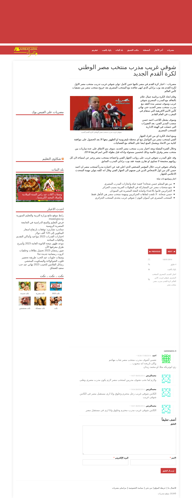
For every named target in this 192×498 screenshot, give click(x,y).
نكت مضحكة (40, 308)
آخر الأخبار (158, 50)
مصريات (170, 50)
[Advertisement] (96, 23)
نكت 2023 (56, 293)
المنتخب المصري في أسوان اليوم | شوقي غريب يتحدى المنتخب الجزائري (133, 197)
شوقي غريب (164, 277)
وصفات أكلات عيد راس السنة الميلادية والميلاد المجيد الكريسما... (42, 196)
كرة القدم (167, 281)
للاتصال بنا (172, 488)
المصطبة (146, 50)
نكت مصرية (40, 293)
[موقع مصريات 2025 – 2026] (25, 56)
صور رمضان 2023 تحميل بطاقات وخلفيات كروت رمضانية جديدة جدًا (41, 252)
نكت (56, 308)
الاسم (173, 457)
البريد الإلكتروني (120, 457)
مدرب (160, 281)
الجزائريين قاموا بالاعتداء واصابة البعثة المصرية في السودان (141, 190)
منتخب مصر (171, 284)
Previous (156, 251)
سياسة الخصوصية (135, 488)
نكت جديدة (25, 293)
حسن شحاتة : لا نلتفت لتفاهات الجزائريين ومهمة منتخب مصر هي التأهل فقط (131, 194)
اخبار (174, 274)
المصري (163, 274)
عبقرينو (95, 50)
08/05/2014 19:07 (137, 376)
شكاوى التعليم (51, 158)
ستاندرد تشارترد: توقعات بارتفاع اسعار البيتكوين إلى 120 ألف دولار (44, 231)
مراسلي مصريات (119, 488)
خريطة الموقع (160, 488)
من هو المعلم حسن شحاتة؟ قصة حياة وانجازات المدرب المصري (138, 183)
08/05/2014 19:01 (137, 406)
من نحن (148, 488)
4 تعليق (173, 264)
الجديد (169, 274)
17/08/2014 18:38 (144, 355)
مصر (155, 281)
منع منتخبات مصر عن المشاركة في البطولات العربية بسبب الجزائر (137, 187)
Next (170, 251)
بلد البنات (119, 50)
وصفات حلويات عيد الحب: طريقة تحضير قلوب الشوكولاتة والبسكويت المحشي (43, 259)
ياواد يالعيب (106, 50)
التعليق (173, 423)
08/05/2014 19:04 (137, 389)
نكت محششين (24, 308)
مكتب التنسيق (133, 50)
